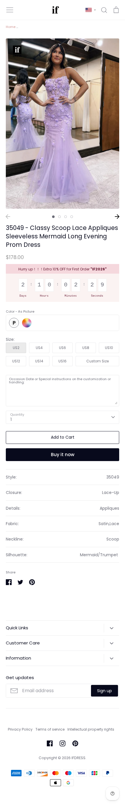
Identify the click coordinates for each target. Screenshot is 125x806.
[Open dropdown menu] (111, 628)
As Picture (14, 323)
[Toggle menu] (9, 10)
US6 (62, 347)
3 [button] (65, 216)
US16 (62, 361)
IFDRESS (78, 757)
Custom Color (27, 323)
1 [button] (53, 216)
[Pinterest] (75, 743)
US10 (109, 347)
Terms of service (50, 729)
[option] (62, 123)
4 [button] (71, 216)
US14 (39, 361)
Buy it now (62, 454)
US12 (16, 361)
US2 (16, 347)
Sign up (104, 691)
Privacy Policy (20, 729)
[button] (90, 10)
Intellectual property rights (90, 729)
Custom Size (97, 361)
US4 (39, 347)
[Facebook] (49, 743)
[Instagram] (62, 743)
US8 (85, 347)
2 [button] (59, 216)
